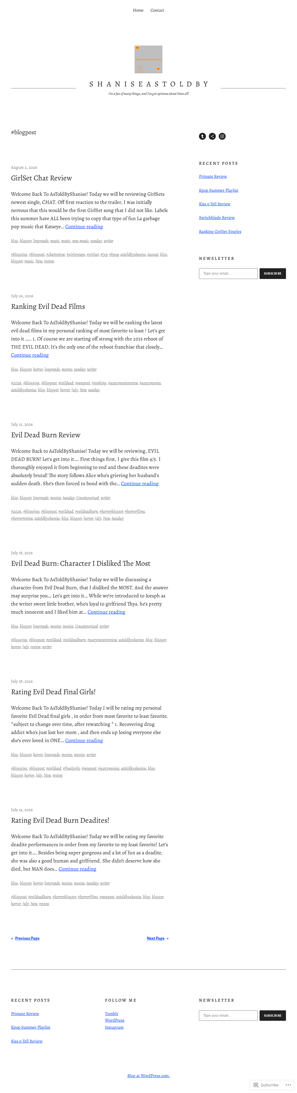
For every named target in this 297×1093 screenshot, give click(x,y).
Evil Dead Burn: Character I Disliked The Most (81, 563)
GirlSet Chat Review (41, 178)
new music (80, 241)
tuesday (69, 498)
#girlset (93, 254)
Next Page (158, 938)
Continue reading (84, 226)
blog (14, 241)
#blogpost (36, 254)
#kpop (114, 254)
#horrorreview (22, 518)
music (54, 241)
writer (108, 241)
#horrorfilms (135, 511)
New (38, 261)
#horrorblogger (111, 511)
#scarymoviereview (123, 383)
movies (66, 369)
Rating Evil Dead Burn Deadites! (60, 820)
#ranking (99, 383)
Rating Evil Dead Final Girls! (53, 692)
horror (38, 369)
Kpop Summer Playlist (218, 190)
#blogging (19, 254)
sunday (96, 241)
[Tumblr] (202, 136)
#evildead (65, 383)
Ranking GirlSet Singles (220, 231)
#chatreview (55, 254)
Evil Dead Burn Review (45, 435)
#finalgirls (71, 768)
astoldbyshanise (133, 254)
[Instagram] (222, 136)
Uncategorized (87, 498)
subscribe (273, 273)
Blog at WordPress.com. (148, 1076)
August (152, 254)
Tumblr (111, 1013)
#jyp (103, 254)
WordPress (114, 1020)
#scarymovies (150, 383)
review (49, 261)
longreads (40, 241)
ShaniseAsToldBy (150, 84)
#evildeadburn (86, 511)
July (74, 390)
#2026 (16, 383)
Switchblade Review (217, 217)
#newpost (82, 383)
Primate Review (213, 176)
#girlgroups (75, 254)
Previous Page (25, 938)
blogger (25, 241)
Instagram (114, 1027)
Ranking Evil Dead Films (48, 306)
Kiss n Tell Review (215, 204)
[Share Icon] (212, 136)
